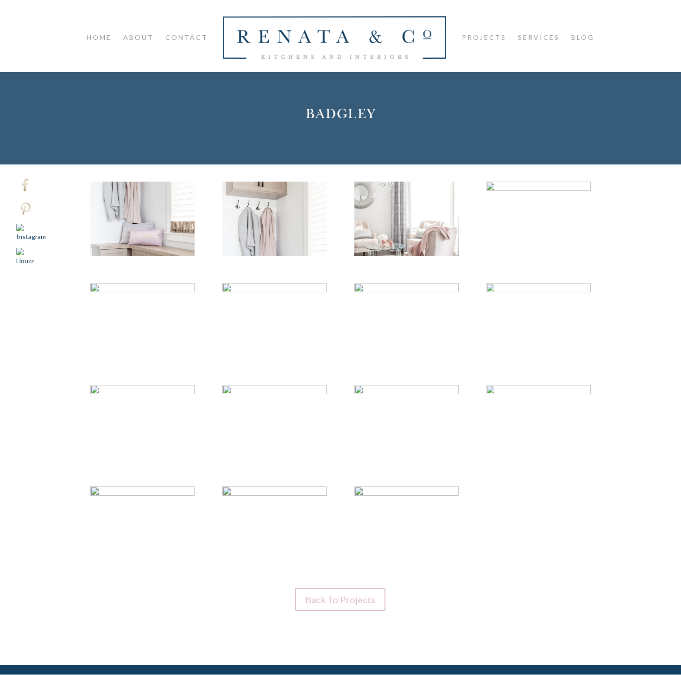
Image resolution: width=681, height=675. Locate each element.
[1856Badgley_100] (406, 459)
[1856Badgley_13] (406, 255)
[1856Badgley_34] (274, 357)
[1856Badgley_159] (406, 560)
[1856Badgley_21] (142, 357)
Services (539, 37)
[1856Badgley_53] (538, 357)
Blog (582, 37)
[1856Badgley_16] (538, 255)
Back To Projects (340, 599)
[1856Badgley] (142, 255)
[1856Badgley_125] (142, 560)
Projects (484, 37)
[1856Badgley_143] (274, 560)
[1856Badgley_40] (406, 357)
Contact (186, 37)
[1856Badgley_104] (538, 459)
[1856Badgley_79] (142, 459)
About (138, 37)
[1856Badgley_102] (274, 459)
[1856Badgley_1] (274, 255)
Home (99, 37)
